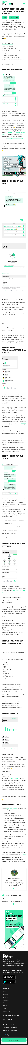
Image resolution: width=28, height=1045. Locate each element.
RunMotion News (13, 17)
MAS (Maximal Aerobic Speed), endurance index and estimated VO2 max (14, 592)
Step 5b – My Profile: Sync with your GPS (14, 59)
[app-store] (9, 173)
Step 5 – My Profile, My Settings (12, 57)
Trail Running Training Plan (10, 1027)
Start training (14, 1040)
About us (5, 997)
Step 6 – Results (7, 62)
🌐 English (8, 1035)
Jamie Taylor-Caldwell (14, 878)
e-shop (5, 1005)
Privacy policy (7, 1011)
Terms (5, 1008)
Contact (5, 1003)
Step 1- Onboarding (8, 46)
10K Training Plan (7, 1019)
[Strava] (14, 888)
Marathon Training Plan (9, 1024)
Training (5, 17)
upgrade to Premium (11, 808)
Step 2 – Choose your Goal (10, 48)
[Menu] (24, 3)
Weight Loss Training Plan (10, 1030)
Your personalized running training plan (13, 165)
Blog (4, 991)
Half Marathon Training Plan (10, 1022)
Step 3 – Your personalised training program (12, 52)
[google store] (19, 173)
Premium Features (8, 64)
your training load (13, 778)
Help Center (6, 1000)
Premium (5, 994)
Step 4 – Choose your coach (11, 55)
